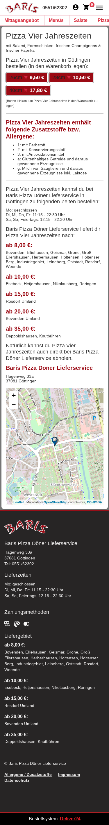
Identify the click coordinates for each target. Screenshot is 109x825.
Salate (80, 20)
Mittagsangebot (21, 20)
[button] (98, 7)
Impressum (69, 774)
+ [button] (14, 395)
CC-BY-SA (94, 502)
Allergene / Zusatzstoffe (28, 774)
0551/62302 (54, 7)
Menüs (56, 20)
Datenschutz (16, 780)
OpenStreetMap (55, 502)
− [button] (14, 404)
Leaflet (18, 502)
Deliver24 (70, 818)
